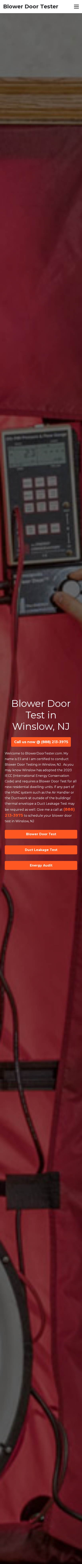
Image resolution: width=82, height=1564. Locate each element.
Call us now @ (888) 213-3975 (41, 742)
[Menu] (76, 7)
